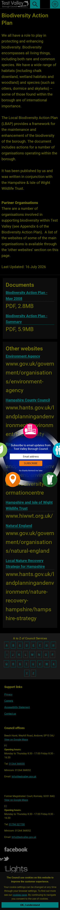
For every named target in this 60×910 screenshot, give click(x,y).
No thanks (23, 470)
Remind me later (35, 470)
